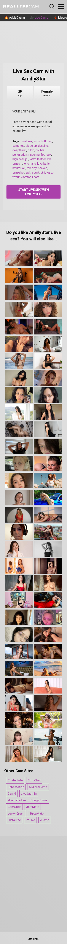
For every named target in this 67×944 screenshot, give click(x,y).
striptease (47, 172)
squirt (35, 172)
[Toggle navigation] (61, 6)
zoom (35, 177)
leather (41, 159)
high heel (18, 159)
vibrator (25, 177)
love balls (43, 163)
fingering (34, 154)
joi (26, 159)
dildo (31, 150)
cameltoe (18, 145)
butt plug (46, 141)
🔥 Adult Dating (15, 17)
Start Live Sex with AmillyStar (33, 192)
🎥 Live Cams (39, 17)
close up (31, 145)
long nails (29, 163)
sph (28, 172)
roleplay (32, 168)
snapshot (18, 172)
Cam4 (12, 793)
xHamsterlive (17, 800)
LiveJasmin (29, 793)
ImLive (30, 820)
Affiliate (33, 939)
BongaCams (39, 800)
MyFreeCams (38, 787)
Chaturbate (15, 780)
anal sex (27, 141)
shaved (42, 168)
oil (23, 168)
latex (33, 159)
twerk (16, 177)
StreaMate (36, 813)
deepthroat (19, 150)
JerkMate (32, 807)
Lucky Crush (16, 813)
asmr (37, 141)
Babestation (16, 787)
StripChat (34, 780)
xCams (45, 820)
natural (16, 168)
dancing (43, 145)
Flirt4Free (14, 820)
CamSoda (14, 807)
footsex (46, 154)
